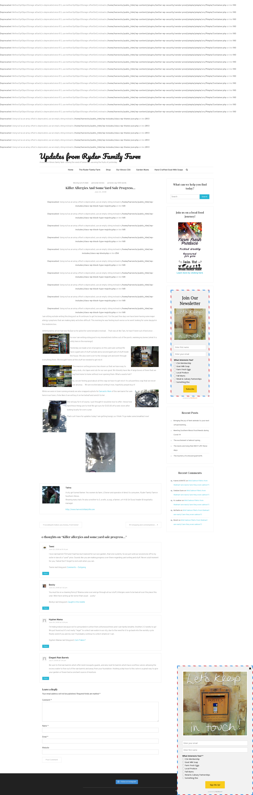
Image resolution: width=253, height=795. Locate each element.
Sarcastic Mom (105, 391)
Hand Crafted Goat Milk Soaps (169, 170)
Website (45, 748)
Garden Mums (142, 170)
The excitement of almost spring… (188, 440)
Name (45, 726)
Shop (108, 170)
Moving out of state (80, 183)
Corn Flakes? (80, 640)
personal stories (97, 183)
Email (45, 737)
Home (70, 170)
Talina (68, 488)
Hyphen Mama (56, 619)
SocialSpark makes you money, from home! (61, 525)
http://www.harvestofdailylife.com (80, 509)
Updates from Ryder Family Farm (90, 156)
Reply (46, 573)
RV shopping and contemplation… (143, 525)
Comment (47, 700)
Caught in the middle (76, 602)
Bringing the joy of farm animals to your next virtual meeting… (191, 423)
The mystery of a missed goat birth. (188, 456)
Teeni (51, 546)
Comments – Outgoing (76, 567)
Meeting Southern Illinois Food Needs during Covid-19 (191, 432)
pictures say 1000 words (116, 183)
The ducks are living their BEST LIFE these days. (190, 448)
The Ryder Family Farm (89, 170)
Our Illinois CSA (123, 170)
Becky (52, 585)
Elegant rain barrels (59, 658)
